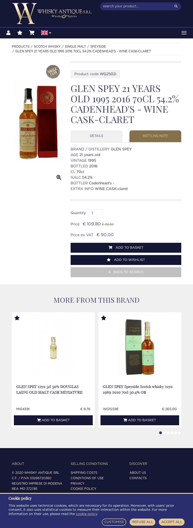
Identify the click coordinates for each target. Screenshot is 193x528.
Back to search (128, 272)
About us (137, 472)
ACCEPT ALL (171, 522)
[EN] (46, 33)
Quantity (78, 213)
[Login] (8, 33)
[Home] (52, 13)
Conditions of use (87, 478)
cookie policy (86, 514)
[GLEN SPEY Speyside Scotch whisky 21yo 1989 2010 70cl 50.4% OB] (139, 347)
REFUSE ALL (142, 522)
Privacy (77, 483)
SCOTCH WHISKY (47, 46)
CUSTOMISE (114, 522)
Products (20, 46)
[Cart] (31, 33)
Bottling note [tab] (155, 136)
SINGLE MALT (75, 46)
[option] (38, 122)
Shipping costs (84, 472)
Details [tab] (96, 136)
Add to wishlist (129, 260)
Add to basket (129, 247)
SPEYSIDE (98, 46)
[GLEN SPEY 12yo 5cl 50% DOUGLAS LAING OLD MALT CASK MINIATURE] (53, 347)
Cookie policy (83, 489)
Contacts (138, 478)
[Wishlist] (19, 33)
